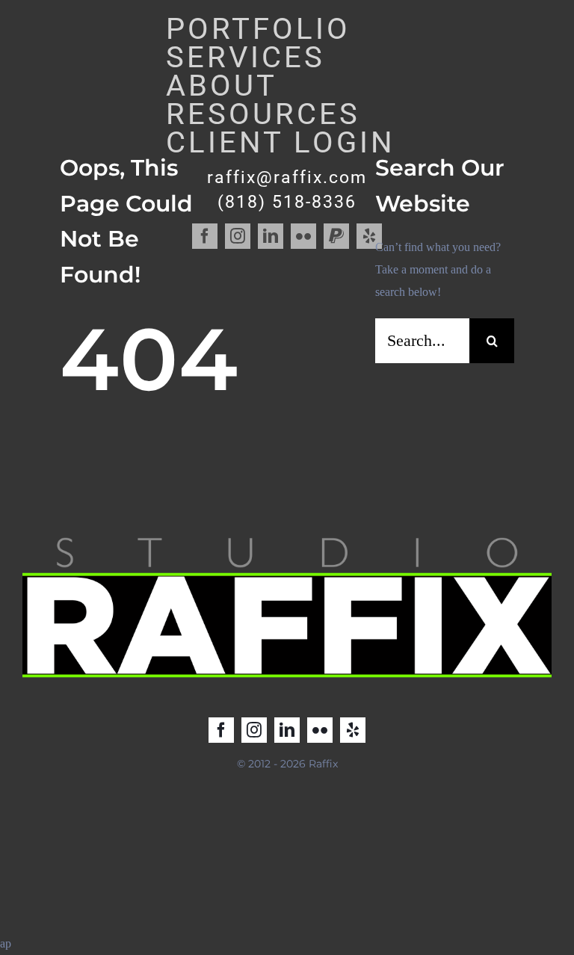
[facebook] (221, 730)
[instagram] (254, 730)
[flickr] (320, 730)
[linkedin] (287, 730)
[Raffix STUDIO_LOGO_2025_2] (287, 535)
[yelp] (352, 730)
